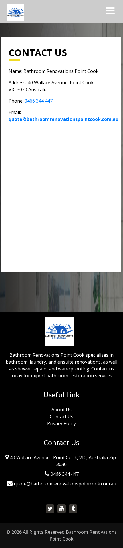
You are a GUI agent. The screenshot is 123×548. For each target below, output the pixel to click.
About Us (61, 409)
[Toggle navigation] (110, 11)
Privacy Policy (61, 423)
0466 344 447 (39, 101)
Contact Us (61, 416)
